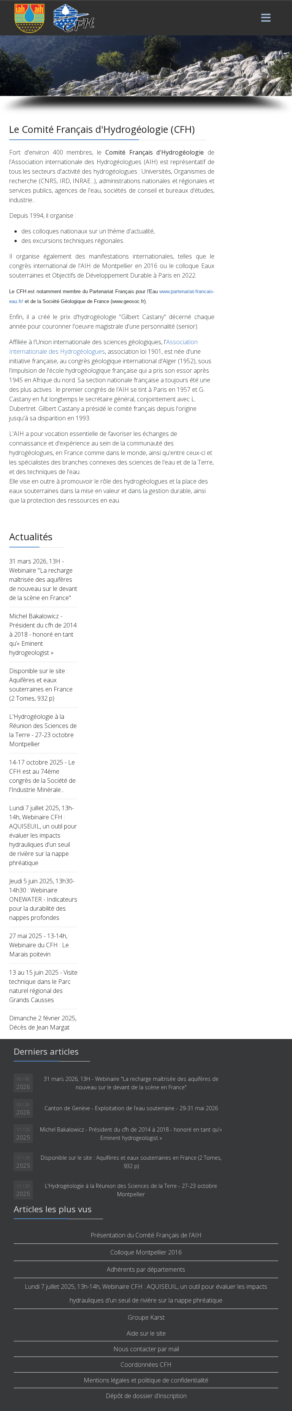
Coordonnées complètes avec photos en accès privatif (104, 80)
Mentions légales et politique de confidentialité (146, 1380)
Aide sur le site (146, 1333)
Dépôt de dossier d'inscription (146, 1396)
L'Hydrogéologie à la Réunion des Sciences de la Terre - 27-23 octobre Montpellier (43, 730)
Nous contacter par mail (146, 1349)
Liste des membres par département (73, 68)
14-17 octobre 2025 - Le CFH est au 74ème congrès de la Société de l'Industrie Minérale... (42, 776)
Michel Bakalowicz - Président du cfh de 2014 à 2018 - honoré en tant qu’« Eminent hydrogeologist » (43, 634)
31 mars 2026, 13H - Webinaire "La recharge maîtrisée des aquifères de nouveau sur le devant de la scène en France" (43, 579)
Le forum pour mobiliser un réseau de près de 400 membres (93, 58)
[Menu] (266, 18)
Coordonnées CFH (146, 1364)
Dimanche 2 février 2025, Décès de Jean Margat (42, 1022)
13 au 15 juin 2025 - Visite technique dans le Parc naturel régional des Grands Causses (43, 986)
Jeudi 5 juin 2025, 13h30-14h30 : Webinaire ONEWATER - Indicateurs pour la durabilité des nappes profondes (43, 899)
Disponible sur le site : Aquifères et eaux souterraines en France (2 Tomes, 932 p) (41, 684)
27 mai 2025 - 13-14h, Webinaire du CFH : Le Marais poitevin (39, 945)
